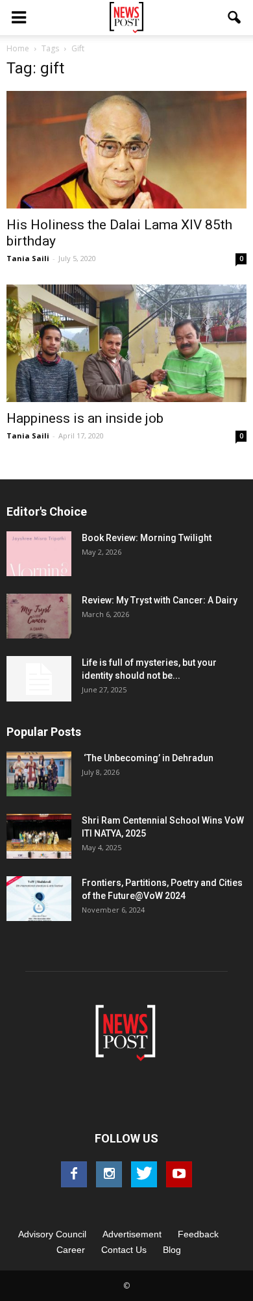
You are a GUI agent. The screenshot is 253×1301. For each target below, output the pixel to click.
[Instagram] (109, 1174)
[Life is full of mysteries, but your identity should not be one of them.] (38, 678)
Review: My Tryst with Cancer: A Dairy (159, 600)
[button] (235, 17)
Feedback (198, 1234)
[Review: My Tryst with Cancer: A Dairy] (38, 616)
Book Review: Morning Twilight (146, 538)
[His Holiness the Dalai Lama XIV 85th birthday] (126, 149)
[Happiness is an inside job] (126, 343)
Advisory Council (52, 1234)
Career (70, 1249)
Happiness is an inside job (84, 418)
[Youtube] (179, 1174)
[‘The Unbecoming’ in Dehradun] (38, 774)
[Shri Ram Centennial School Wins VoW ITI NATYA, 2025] (38, 836)
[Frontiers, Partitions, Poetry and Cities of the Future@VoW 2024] (38, 898)
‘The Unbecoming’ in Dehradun (147, 758)
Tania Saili (27, 258)
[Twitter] (144, 1174)
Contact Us (124, 1249)
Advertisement (132, 1234)
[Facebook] (74, 1174)
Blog (172, 1249)
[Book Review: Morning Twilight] (38, 553)
